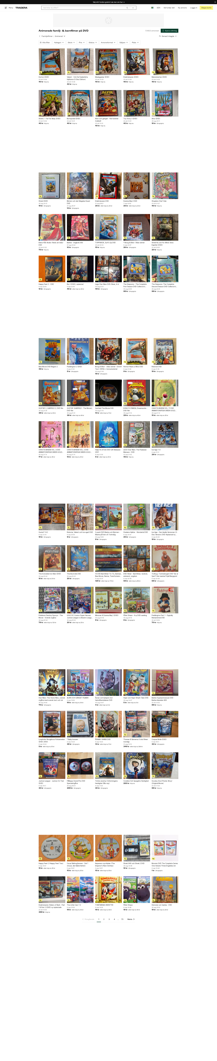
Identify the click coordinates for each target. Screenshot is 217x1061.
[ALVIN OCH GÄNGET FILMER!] (80, 682)
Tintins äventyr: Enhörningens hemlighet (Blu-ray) (106, 782)
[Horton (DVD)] (52, 61)
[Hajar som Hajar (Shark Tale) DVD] (136, 682)
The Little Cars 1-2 (74, 905)
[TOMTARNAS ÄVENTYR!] (108, 889)
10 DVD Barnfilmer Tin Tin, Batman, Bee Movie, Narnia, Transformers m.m (108, 575)
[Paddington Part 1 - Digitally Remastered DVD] (165, 600)
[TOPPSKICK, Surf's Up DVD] (108, 227)
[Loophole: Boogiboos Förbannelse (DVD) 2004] (52, 724)
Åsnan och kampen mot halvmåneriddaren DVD (104, 699)
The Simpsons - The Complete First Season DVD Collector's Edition (135, 285)
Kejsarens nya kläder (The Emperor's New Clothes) (105, 864)
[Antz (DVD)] (165, 103)
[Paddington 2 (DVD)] (80, 351)
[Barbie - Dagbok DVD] (80, 227)
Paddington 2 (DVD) (74, 367)
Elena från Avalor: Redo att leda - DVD (51, 244)
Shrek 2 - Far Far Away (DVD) (49, 119)
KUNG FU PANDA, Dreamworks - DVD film (135, 409)
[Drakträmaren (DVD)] (136, 61)
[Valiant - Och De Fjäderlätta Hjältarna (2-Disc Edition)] (80, 61)
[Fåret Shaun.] (136, 889)
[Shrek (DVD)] (52, 185)
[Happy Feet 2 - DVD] (52, 269)
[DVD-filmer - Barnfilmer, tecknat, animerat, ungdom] (136, 558)
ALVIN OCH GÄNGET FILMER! (77, 698)
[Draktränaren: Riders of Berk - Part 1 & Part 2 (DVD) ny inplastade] (52, 889)
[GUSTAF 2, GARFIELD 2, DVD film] (52, 393)
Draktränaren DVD (102, 201)
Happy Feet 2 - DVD (46, 284)
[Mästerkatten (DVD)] (165, 61)
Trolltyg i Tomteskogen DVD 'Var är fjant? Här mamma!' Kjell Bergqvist (165, 575)
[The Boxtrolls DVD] (80, 558)
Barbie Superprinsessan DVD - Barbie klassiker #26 (163, 699)
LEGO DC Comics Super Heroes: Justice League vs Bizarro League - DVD (80, 616)
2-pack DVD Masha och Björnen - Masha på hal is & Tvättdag (107, 533)
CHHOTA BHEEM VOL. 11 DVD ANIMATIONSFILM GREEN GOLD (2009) (163, 409)
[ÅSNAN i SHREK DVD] (108, 724)
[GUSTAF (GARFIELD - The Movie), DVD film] (80, 393)
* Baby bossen (72, 739)
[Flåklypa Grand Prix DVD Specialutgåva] (80, 765)
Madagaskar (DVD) (102, 77)
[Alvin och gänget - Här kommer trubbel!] (108, 103)
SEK (158, 8)
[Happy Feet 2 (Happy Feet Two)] (52, 848)
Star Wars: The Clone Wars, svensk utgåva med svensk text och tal (52, 699)
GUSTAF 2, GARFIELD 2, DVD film (51, 408)
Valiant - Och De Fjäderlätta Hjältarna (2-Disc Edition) (77, 78)
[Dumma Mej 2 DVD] (136, 185)
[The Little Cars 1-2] (80, 889)
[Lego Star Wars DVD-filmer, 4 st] (108, 269)
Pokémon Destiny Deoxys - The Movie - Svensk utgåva (51, 616)
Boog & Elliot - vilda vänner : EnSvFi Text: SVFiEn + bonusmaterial (108, 368)
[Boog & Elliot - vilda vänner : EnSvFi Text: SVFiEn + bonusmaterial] (108, 351)
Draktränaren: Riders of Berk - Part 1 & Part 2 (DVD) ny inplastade (52, 906)
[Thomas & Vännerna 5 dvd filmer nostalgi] (136, 724)
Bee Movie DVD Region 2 (48, 367)
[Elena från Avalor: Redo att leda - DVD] (52, 227)
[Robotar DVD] (165, 351)
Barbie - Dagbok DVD (75, 243)
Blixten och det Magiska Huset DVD (78, 202)
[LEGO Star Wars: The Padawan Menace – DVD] (136, 434)
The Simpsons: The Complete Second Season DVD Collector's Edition (164, 285)
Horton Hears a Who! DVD (133, 367)
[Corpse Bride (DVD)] (165, 724)
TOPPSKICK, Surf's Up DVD (105, 243)
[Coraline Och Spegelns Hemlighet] (136, 765)
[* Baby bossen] (80, 724)
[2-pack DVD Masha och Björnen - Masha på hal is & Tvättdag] (108, 517)
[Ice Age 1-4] (165, 434)
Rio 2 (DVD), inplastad (75, 284)
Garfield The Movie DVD (104, 408)
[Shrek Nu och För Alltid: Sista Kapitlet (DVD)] (165, 227)
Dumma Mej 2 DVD (130, 201)
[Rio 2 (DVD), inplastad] (80, 269)
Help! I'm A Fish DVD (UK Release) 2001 (107, 451)
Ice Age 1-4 (156, 450)
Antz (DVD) (156, 119)
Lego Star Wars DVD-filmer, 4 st (107, 284)
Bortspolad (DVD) (73, 119)
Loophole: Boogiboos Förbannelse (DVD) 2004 (52, 740)
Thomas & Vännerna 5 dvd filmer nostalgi (135, 740)
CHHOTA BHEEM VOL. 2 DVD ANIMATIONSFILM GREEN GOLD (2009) (78, 451)
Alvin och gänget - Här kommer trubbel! (106, 120)
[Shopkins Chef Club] (165, 185)
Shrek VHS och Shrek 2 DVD (133, 863)
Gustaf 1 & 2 (43, 532)
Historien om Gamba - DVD (162, 905)
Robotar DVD (157, 367)
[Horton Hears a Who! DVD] (136, 351)
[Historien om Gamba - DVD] (165, 889)
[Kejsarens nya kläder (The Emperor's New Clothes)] (108, 848)
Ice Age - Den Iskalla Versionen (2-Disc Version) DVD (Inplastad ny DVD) (164, 533)
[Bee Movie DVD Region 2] (52, 351)
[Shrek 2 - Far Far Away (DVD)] (52, 103)
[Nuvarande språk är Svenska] (152, 8)
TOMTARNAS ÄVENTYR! (104, 905)
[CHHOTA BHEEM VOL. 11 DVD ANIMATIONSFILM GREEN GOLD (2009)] (165, 393)
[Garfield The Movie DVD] (108, 393)
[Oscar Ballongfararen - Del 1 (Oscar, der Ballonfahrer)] (80, 848)
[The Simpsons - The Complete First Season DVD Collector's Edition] (136, 269)
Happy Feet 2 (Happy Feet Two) (51, 863)
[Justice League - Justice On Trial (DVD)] (52, 765)
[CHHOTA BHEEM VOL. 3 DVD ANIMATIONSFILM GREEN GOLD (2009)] (52, 434)
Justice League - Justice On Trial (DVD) (51, 782)
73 (122, 919)
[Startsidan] (21, 8)
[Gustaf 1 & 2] (52, 517)
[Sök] (127, 8)
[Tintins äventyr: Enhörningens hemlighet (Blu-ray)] (108, 765)
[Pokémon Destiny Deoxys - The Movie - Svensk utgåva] (52, 600)
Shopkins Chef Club (159, 201)
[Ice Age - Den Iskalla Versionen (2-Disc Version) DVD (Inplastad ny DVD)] (165, 517)
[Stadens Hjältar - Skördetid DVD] (136, 517)
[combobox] (85, 8)
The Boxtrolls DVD (74, 574)
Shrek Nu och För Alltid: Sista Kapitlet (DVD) (162, 244)
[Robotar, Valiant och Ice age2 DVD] (80, 517)
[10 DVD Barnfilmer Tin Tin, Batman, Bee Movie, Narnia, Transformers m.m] (108, 558)
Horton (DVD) (44, 77)
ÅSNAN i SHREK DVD (103, 739)
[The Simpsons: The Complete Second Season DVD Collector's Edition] (165, 269)
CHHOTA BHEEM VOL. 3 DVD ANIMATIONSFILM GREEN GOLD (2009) (50, 451)
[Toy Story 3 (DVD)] (136, 103)
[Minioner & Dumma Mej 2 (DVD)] (108, 600)
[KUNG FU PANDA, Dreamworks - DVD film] (136, 393)
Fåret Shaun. (128, 905)
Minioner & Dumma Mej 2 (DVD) (106, 615)
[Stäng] (215, 2)
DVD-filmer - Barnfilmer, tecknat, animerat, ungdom (135, 575)
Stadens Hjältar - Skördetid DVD (135, 532)
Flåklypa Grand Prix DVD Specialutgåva (76, 782)
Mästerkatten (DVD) (159, 77)
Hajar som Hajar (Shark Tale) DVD (135, 698)
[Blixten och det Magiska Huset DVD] (80, 185)
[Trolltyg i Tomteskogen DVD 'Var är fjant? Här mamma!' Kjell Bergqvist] (165, 558)
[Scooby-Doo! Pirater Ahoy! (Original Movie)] (165, 765)
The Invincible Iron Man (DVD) (50, 574)
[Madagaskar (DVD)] (108, 61)
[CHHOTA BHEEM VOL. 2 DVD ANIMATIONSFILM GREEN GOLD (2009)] (80, 434)
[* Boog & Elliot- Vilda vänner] (136, 227)
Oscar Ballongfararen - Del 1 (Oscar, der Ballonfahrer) (77, 864)
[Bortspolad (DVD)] (80, 103)
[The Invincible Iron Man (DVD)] (52, 558)
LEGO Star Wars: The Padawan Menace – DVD (135, 451)
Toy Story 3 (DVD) (130, 119)
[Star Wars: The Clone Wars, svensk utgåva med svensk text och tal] (52, 682)
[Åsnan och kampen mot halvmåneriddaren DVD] (108, 682)
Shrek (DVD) (43, 201)
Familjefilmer (47, 36)
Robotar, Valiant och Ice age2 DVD (80, 532)
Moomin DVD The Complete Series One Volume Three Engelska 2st (165, 864)
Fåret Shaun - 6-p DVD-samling (135, 615)
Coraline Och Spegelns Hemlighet (136, 781)
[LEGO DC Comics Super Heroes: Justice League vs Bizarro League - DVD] (80, 600)
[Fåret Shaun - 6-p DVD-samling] (136, 600)
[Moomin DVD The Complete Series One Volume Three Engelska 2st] (165, 848)
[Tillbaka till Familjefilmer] (39, 36)
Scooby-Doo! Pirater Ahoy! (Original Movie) (162, 782)
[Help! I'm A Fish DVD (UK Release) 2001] (108, 434)
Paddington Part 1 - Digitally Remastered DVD (162, 616)
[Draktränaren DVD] (108, 185)
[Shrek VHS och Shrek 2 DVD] (136, 848)
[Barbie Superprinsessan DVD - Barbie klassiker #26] (165, 682)
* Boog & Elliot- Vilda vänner (134, 243)
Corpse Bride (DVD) (159, 739)
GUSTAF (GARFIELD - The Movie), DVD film (79, 409)
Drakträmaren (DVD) (131, 77)
